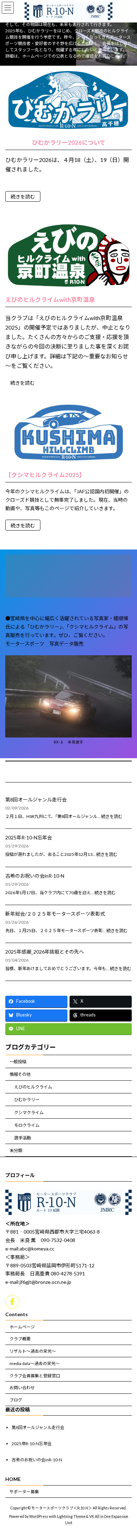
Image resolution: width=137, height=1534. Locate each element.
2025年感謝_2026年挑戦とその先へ (44, 952)
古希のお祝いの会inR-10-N (34, 876)
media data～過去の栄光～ (34, 1363)
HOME (13, 1479)
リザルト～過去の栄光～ (32, 1351)
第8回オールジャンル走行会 (36, 799)
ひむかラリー (26, 1099)
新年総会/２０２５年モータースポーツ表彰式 (55, 914)
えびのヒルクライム (33, 1087)
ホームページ (22, 1327)
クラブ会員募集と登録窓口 (34, 1375)
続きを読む (23, 197)
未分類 (15, 1150)
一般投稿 (17, 1061)
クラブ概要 (20, 1339)
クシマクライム (29, 1112)
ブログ (15, 1400)
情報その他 (20, 1074)
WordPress (38, 1517)
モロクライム (26, 1125)
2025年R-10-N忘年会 (28, 837)
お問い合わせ (22, 1388)
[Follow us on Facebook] (12, 1302)
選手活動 (22, 1137)
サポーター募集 (24, 1492)
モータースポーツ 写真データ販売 (44, 643)
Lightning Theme (71, 1517)
